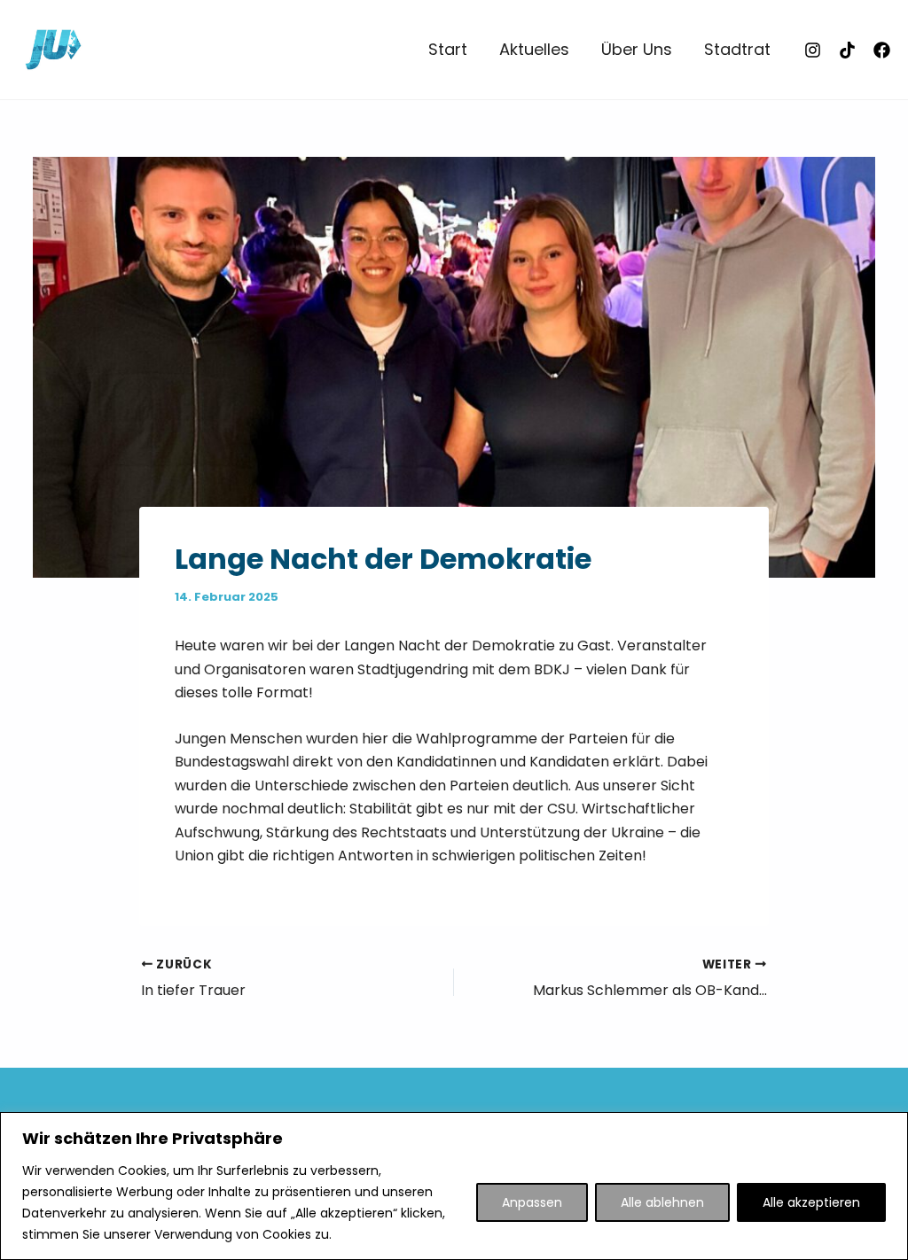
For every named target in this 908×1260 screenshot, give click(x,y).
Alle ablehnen (662, 1202)
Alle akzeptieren (811, 1202)
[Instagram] (812, 50)
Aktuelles (534, 49)
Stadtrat (737, 49)
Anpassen (532, 1202)
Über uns (636, 49)
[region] (454, 1186)
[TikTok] (847, 50)
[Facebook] (881, 50)
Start (447, 49)
